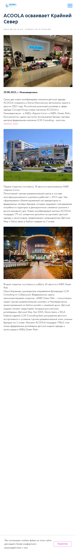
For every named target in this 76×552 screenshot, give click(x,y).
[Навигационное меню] (70, 5)
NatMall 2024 (11, 123)
